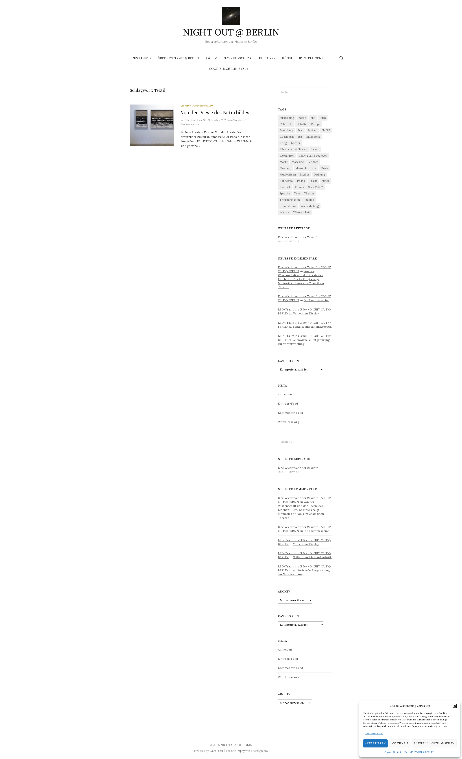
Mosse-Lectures (305, 168)
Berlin (302, 117)
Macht (283, 162)
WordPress (216, 751)
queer (325, 181)
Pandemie (286, 181)
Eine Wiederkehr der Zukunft (298, 237)
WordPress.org (288, 422)
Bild (312, 117)
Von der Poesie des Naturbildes (214, 113)
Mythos (304, 174)
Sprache (285, 193)
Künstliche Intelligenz (302, 58)
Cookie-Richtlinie (393, 752)
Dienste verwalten (374, 733)
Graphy (240, 751)
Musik (324, 168)
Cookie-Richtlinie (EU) (228, 69)
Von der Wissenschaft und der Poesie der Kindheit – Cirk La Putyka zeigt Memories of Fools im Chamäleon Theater (301, 279)
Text (297, 193)
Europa (315, 124)
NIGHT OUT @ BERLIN (231, 32)
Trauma (309, 199)
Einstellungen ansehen (434, 743)
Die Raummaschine (316, 300)
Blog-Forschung (237, 58)
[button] (455, 706)
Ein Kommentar (190, 124)
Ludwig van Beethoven (313, 155)
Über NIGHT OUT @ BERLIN (418, 752)
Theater (309, 193)
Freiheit (312, 130)
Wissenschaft (301, 212)
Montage (285, 168)
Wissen (284, 212)
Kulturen (267, 58)
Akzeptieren (375, 743)
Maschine (298, 162)
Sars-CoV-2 (315, 187)
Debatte (302, 124)
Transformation (290, 199)
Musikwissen (288, 174)
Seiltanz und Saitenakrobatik (312, 326)
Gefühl (326, 130)
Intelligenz (313, 136)
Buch (323, 117)
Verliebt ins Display (306, 313)
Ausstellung (287, 117)
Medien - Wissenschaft (196, 106)
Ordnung (319, 174)
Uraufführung (288, 206)
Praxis (313, 181)
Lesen (315, 149)
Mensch (313, 162)
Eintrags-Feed (288, 403)
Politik (301, 181)
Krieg (283, 143)
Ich (300, 136)
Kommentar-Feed (290, 412)
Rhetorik (285, 187)
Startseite (142, 58)
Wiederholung (310, 206)
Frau (300, 130)
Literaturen (287, 155)
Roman (299, 187)
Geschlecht (287, 136)
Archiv (211, 58)
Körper (295, 143)
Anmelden (285, 394)
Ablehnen (399, 743)
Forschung (286, 130)
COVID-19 (286, 124)
